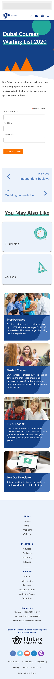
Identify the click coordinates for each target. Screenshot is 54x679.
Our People (27, 581)
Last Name (8, 134)
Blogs (27, 525)
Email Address (11, 111)
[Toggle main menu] (48, 16)
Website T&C (13, 662)
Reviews (27, 585)
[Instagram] (41, 653)
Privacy (16, 668)
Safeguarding (41, 662)
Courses (27, 549)
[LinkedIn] (34, 653)
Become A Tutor (27, 590)
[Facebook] (13, 653)
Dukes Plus (27, 598)
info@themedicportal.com (30, 621)
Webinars (27, 530)
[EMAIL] (36, 16)
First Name (8, 123)
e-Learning (27, 558)
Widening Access (27, 594)
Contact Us (36, 668)
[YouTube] (27, 653)
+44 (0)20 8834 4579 (30, 612)
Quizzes (27, 534)
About (27, 576)
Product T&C (27, 662)
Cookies (25, 668)
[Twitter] (20, 653)
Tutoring (27, 562)
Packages (27, 553)
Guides (27, 521)
